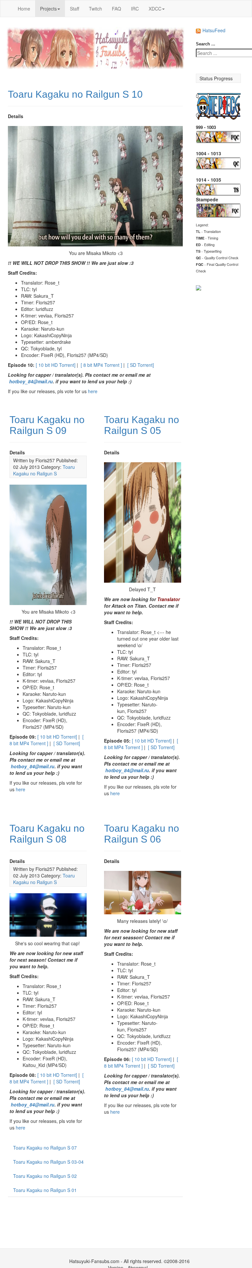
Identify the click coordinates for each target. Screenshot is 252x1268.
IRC (135, 8)
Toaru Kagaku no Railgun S (44, 470)
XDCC (155, 8)
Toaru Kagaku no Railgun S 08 (47, 834)
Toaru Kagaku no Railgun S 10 (75, 94)
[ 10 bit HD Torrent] (55, 365)
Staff (74, 8)
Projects (48, 8)
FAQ (116, 8)
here (92, 391)
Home (24, 8)
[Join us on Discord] (198, 287)
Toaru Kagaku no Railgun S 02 (45, 1176)
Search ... (205, 43)
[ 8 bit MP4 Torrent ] (101, 365)
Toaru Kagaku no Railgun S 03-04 (48, 1161)
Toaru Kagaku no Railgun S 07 (45, 1147)
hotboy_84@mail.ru (31, 381)
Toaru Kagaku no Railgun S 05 (141, 425)
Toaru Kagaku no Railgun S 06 (141, 834)
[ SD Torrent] (140, 365)
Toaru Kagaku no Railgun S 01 (45, 1190)
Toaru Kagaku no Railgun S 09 (47, 425)
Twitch (95, 8)
